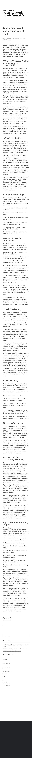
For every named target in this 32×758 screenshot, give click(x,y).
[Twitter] (21, 739)
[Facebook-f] (6, 739)
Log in (4, 680)
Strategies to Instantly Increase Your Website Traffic (14, 31)
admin (16, 38)
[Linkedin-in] (16, 739)
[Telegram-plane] (26, 743)
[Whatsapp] (21, 743)
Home (4, 10)
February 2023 (6, 663)
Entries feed (5, 682)
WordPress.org (6, 685)
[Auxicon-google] (6, 743)
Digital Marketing (6, 39)
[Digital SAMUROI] (10, 5)
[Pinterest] (26, 739)
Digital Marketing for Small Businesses (12, 651)
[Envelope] (11, 743)
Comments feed (6, 683)
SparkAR (5, 672)
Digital (20, 751)
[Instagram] (11, 739)
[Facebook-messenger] (16, 743)
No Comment (23, 38)
